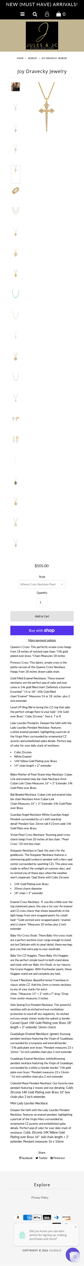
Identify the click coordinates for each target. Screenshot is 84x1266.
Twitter (43, 1158)
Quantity (42, 592)
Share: (42, 1152)
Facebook (27, 1158)
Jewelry (32, 58)
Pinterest (59, 1158)
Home (20, 58)
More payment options (42, 640)
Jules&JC (55, 1250)
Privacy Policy (39, 1197)
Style (42, 576)
